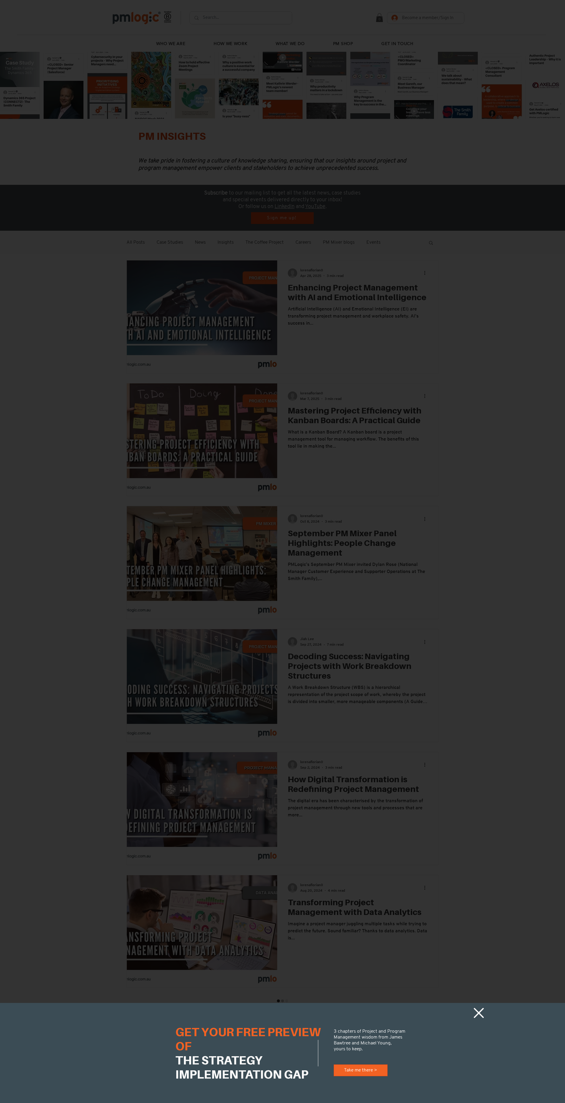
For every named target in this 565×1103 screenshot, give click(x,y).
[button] (479, 1013)
